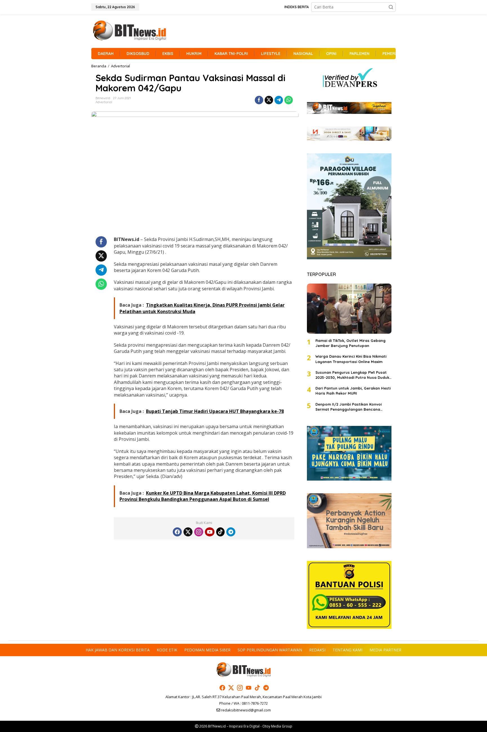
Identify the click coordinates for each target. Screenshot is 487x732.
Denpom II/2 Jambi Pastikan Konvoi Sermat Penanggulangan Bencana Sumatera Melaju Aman (348, 407)
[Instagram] (198, 531)
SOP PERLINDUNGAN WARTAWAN (270, 650)
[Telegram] (230, 531)
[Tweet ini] (269, 100)
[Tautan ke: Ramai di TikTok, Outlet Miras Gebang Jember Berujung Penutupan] (349, 309)
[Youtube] (209, 531)
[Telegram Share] (279, 100)
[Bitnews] (129, 30)
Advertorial (104, 102)
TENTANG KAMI (347, 650)
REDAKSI (317, 650)
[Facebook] (177, 531)
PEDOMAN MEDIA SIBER (207, 650)
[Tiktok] (220, 531)
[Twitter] (187, 531)
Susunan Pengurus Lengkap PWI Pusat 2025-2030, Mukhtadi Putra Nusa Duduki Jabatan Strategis (352, 375)
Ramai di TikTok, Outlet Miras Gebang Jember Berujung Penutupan (350, 343)
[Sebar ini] (259, 100)
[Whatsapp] (288, 100)
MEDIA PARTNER (385, 650)
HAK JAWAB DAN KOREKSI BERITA (118, 650)
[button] (391, 7)
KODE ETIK (167, 650)
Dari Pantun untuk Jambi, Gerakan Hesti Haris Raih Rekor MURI (353, 390)
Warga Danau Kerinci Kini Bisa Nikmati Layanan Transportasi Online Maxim (350, 359)
